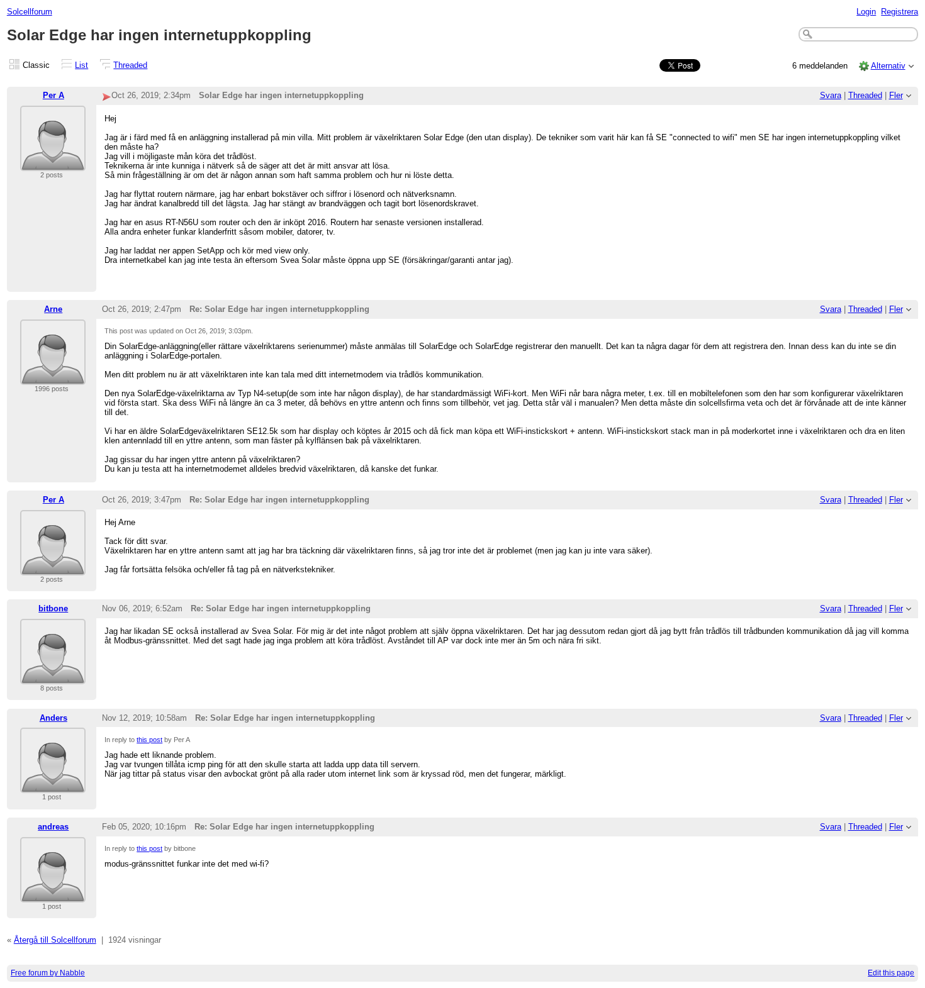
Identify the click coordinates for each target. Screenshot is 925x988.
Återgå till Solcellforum (55, 940)
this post (149, 739)
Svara (830, 95)
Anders (53, 718)
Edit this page (891, 973)
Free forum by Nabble (48, 973)
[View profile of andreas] (53, 894)
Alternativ (888, 65)
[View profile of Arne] (53, 377)
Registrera (899, 11)
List (81, 65)
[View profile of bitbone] (53, 676)
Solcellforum (29, 11)
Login (866, 11)
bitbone (53, 608)
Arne (53, 309)
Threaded (130, 65)
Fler (896, 95)
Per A (53, 95)
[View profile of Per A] (53, 163)
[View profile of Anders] (53, 785)
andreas (53, 826)
